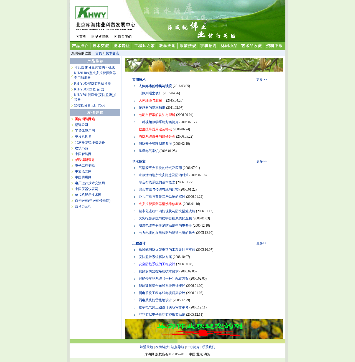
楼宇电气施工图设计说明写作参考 (164, 307)
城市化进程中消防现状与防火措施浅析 (167, 211)
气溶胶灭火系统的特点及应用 (160, 168)
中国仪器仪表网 (86, 189)
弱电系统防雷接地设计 (155, 300)
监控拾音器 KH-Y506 (89, 105)
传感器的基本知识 (152, 108)
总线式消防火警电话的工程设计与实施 (167, 250)
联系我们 (208, 347)
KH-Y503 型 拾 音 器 (89, 89)
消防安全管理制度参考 (155, 144)
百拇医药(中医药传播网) (92, 200)
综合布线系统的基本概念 (157, 182)
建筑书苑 (81, 148)
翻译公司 (81, 125)
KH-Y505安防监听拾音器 (92, 83)
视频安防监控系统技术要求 (159, 271)
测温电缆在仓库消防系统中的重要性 (165, 225)
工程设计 (139, 243)
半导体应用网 (85, 131)
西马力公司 (83, 206)
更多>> (261, 80)
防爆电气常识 (149, 151)
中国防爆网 (83, 177)
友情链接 (162, 347)
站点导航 (177, 347)
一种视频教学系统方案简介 (159, 122)
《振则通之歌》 (150, 93)
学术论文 (139, 161)
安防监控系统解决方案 (155, 257)
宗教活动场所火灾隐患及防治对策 (164, 175)
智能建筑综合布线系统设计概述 (162, 286)
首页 (98, 53)
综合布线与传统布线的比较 (159, 189)
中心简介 (193, 347)
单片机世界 (83, 136)
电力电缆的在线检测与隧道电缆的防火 (167, 233)
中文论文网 (83, 171)
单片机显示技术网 (88, 195)
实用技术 (139, 80)
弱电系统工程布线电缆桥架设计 (162, 293)
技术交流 (112, 53)
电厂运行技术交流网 (90, 183)
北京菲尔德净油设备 (90, 142)
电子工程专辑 (85, 166)
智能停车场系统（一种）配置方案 (164, 278)
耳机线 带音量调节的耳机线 (94, 67)
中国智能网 (83, 154)
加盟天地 (146, 347)
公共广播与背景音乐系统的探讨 (162, 197)
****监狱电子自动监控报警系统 (162, 315)
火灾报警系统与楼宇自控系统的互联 (165, 218)
